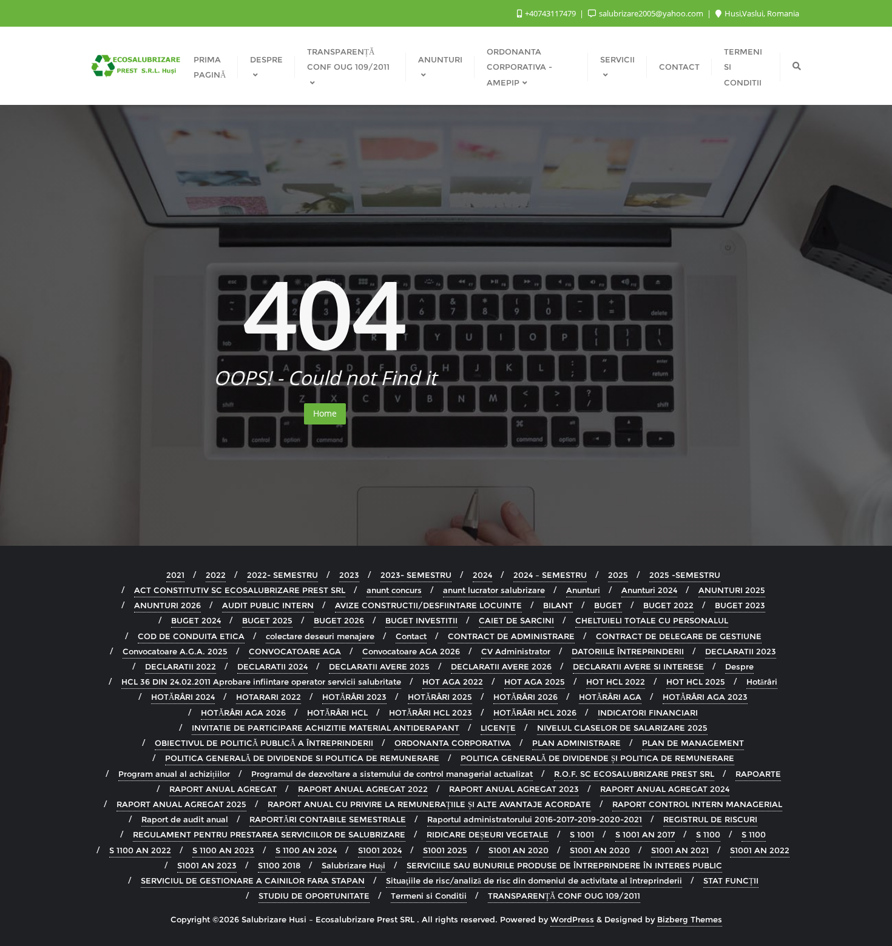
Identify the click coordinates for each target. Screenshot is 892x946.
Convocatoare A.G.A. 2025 (175, 651)
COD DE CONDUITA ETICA (191, 636)
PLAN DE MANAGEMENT (693, 743)
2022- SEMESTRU (282, 575)
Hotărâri (761, 681)
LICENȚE (498, 728)
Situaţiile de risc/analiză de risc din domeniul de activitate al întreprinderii (534, 880)
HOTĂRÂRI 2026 (525, 697)
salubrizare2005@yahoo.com (651, 13)
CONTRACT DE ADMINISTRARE (511, 636)
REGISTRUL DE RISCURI (710, 819)
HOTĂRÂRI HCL (337, 712)
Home (325, 413)
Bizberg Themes (689, 919)
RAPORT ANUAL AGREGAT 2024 (664, 789)
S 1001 (582, 834)
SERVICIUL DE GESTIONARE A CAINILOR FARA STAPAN (253, 880)
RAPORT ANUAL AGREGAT (223, 789)
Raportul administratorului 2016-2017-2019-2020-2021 (534, 819)
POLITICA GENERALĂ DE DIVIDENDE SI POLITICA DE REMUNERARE (302, 758)
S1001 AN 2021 (680, 850)
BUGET (608, 605)
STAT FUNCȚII (731, 880)
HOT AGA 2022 (452, 681)
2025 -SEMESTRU (684, 575)
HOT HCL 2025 (695, 681)
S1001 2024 (380, 850)
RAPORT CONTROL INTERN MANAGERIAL (697, 804)
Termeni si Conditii (429, 896)
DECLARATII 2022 (180, 666)
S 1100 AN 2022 (140, 850)
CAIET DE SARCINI (516, 620)
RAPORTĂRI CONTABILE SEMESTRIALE (327, 819)
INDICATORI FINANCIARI (648, 712)
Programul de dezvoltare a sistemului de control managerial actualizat (392, 774)
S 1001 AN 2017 (645, 834)
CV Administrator (515, 651)
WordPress (572, 919)
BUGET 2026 (339, 620)
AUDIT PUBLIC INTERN (268, 605)
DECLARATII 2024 (272, 666)
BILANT (558, 605)
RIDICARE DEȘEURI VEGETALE (488, 834)
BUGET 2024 (196, 620)
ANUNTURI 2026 (167, 605)
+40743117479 (550, 13)
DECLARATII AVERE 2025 (379, 666)
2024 (482, 575)
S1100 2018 (279, 865)
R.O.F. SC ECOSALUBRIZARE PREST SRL (634, 774)
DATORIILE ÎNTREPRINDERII (628, 651)
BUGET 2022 (668, 605)
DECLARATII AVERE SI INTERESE (638, 666)
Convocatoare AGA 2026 (411, 651)
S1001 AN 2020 (518, 850)
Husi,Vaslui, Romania (761, 13)
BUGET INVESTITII (421, 620)
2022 (216, 575)
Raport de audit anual (184, 819)
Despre (739, 666)
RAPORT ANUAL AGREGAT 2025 (181, 804)
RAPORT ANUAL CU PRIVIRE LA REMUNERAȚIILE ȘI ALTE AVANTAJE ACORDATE (429, 804)
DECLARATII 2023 (740, 651)
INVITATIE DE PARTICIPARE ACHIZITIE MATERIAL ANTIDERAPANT (325, 728)
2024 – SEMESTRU (550, 575)
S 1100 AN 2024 (306, 850)
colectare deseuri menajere (320, 636)
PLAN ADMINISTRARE (576, 743)
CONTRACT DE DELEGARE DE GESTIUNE (679, 636)
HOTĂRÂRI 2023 (354, 697)
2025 (618, 575)
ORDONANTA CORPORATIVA (452, 743)
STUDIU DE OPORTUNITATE (314, 896)
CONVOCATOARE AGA (295, 651)
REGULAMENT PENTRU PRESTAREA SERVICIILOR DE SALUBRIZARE (269, 834)
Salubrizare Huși (353, 865)
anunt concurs (394, 590)
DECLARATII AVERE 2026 (501, 666)
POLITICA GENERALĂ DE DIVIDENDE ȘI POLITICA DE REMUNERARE (597, 758)
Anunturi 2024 (649, 590)
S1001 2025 (445, 850)
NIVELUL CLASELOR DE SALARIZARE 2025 (622, 728)
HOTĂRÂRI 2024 (183, 697)
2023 (349, 575)
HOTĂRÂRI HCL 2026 (534, 712)
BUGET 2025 (267, 620)
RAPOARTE (758, 774)
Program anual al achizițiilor (174, 774)
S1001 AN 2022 (759, 850)
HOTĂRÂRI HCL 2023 (430, 712)
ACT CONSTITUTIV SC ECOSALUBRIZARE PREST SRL (239, 590)
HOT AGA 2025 (534, 681)
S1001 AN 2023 (207, 865)
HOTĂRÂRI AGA (610, 697)
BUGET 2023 (740, 605)
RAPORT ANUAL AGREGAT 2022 (363, 789)
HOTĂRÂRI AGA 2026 (243, 712)
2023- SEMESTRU (415, 575)
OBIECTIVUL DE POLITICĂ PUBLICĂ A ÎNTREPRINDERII (264, 743)
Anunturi (583, 590)
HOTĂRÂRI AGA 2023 (705, 697)
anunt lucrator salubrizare (494, 590)
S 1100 (708, 834)
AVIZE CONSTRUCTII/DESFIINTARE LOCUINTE (428, 605)
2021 (175, 575)
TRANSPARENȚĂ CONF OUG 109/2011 (564, 896)
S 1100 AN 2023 (223, 850)
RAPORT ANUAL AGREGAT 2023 (514, 789)
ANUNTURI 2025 (731, 590)
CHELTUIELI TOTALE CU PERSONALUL (651, 620)
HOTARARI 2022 (268, 697)
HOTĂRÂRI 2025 (440, 697)
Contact (411, 636)
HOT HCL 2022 (615, 681)
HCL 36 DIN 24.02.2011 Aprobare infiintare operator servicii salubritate (261, 681)
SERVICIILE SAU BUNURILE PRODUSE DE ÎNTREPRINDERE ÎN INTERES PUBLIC (564, 865)
